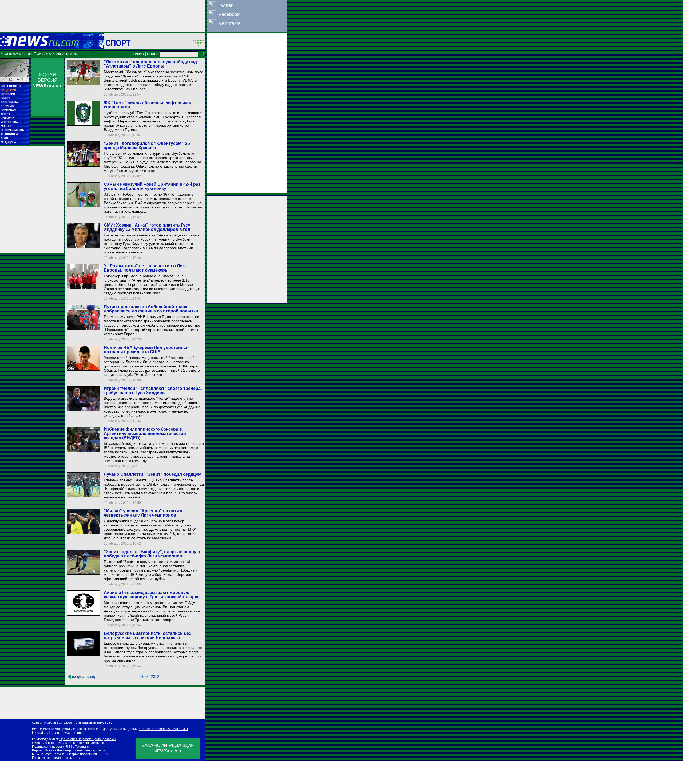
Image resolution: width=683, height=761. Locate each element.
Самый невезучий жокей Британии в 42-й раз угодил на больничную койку (152, 186)
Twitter (226, 5)
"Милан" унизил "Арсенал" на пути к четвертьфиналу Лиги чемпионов (143, 513)
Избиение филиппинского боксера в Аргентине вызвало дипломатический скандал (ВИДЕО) (145, 433)
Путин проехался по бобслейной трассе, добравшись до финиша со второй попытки (151, 308)
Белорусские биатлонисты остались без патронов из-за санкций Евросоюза (147, 635)
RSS (69, 746)
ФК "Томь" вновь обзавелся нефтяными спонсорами (147, 104)
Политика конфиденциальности (56, 758)
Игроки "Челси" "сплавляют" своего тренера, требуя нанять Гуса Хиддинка (153, 390)
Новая (49, 750)
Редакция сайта (70, 743)
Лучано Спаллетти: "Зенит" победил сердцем (152, 474)
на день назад (83, 677)
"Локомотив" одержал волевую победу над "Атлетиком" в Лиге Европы (150, 64)
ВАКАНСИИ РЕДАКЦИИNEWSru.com (167, 748)
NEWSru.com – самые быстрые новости (62, 754)
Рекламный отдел (97, 743)
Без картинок (95, 750)
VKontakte (230, 23)
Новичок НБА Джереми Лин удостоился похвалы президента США (146, 349)
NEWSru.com (9, 54)
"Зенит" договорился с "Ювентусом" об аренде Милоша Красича (147, 145)
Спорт (118, 43)
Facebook (229, 14)
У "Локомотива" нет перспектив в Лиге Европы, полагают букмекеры (145, 268)
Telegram (82, 746)
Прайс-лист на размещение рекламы (87, 739)
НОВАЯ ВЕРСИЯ (47, 80)
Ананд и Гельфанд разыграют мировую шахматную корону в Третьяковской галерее (152, 594)
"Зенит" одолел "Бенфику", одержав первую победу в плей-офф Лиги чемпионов (152, 553)
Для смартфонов (69, 750)
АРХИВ (138, 54)
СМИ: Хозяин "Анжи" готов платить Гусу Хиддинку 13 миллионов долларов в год (147, 227)
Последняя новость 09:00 (95, 722)
